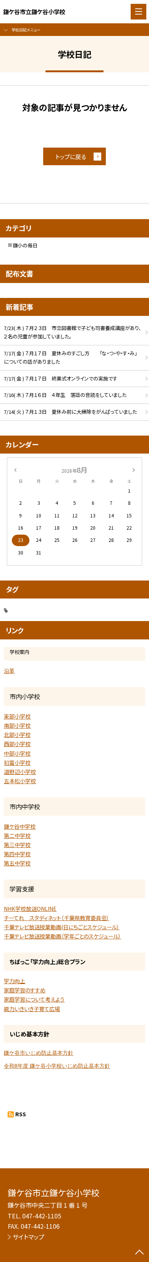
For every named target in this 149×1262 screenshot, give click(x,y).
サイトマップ (28, 1236)
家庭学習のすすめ (24, 990)
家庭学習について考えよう (34, 999)
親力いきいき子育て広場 (32, 1009)
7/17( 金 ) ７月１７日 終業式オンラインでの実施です (60, 378)
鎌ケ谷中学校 (20, 826)
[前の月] (15, 469)
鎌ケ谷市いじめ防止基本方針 (38, 1053)
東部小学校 (17, 716)
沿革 (9, 671)
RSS (20, 1114)
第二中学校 (17, 835)
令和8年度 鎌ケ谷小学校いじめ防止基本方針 (57, 1066)
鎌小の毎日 (25, 245)
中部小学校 (17, 753)
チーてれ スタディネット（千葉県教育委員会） (56, 918)
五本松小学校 (20, 781)
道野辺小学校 (20, 772)
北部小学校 (17, 734)
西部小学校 (17, 744)
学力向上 (14, 981)
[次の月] (134, 469)
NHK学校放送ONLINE (30, 908)
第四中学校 (17, 854)
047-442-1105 (41, 1215)
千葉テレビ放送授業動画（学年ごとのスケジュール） (62, 936)
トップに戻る (70, 156)
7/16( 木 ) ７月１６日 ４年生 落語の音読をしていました (65, 394)
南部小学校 (17, 725)
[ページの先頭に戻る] (139, 1253)
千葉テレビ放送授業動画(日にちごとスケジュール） (62, 927)
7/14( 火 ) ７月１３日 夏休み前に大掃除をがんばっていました (70, 411)
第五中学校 (17, 863)
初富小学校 (17, 762)
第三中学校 (17, 845)
